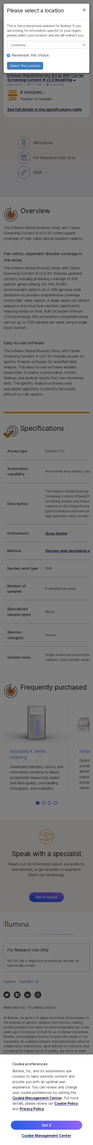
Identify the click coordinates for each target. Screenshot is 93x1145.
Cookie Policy (66, 1103)
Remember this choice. (31, 55)
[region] (46, 1099)
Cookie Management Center (37, 1098)
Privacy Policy (32, 1108)
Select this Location (25, 66)
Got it (46, 1125)
